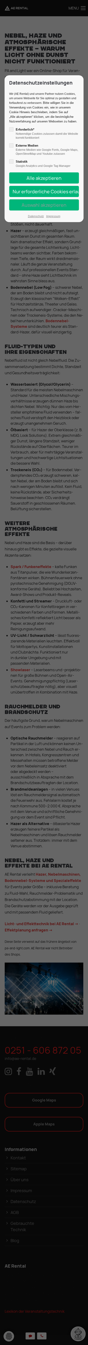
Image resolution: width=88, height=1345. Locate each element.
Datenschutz (36, 216)
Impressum (53, 216)
